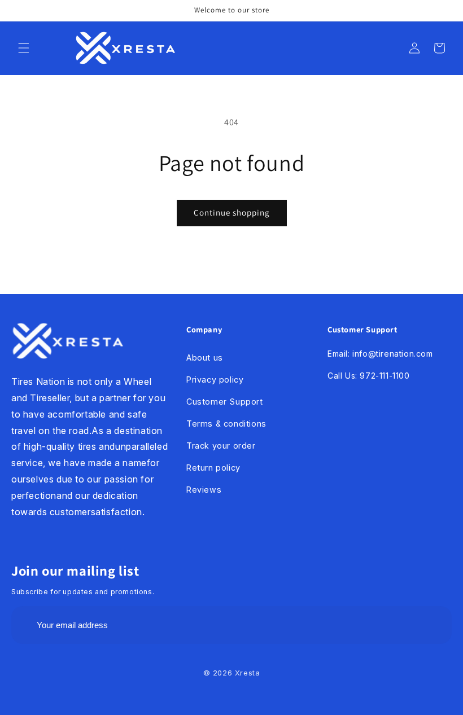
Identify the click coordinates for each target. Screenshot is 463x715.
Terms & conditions (226, 423)
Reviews (203, 489)
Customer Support (224, 401)
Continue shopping (232, 212)
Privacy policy (214, 379)
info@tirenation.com (392, 353)
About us (204, 357)
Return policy (213, 467)
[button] (23, 48)
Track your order (221, 445)
